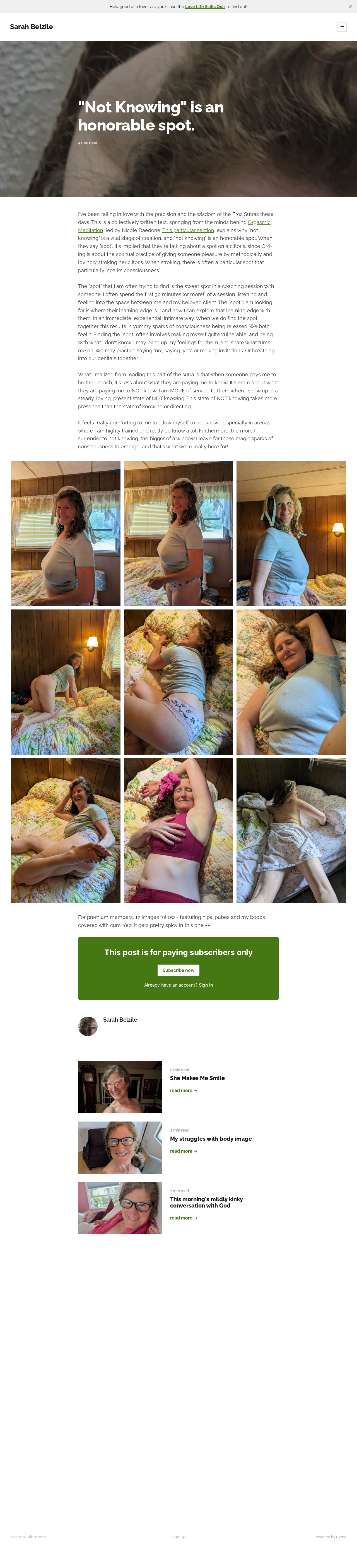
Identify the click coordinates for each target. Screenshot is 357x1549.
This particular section (188, 230)
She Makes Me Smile (197, 1078)
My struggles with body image (211, 1138)
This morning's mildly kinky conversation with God (206, 1202)
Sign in (206, 985)
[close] (350, 6)
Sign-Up (178, 1537)
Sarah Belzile (120, 1020)
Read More (181, 1090)
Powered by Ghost (330, 1537)
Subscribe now (178, 970)
